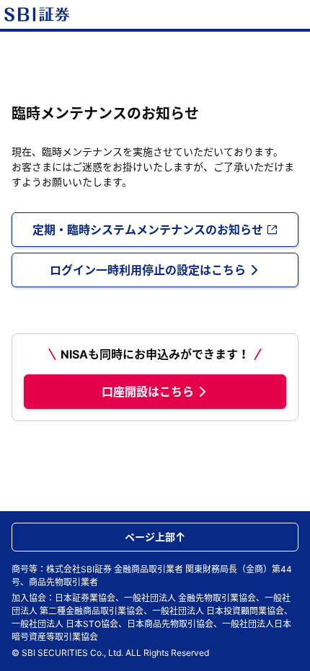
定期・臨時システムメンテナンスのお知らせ (147, 229)
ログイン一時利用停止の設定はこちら (148, 270)
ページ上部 (150, 537)
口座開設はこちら (148, 391)
